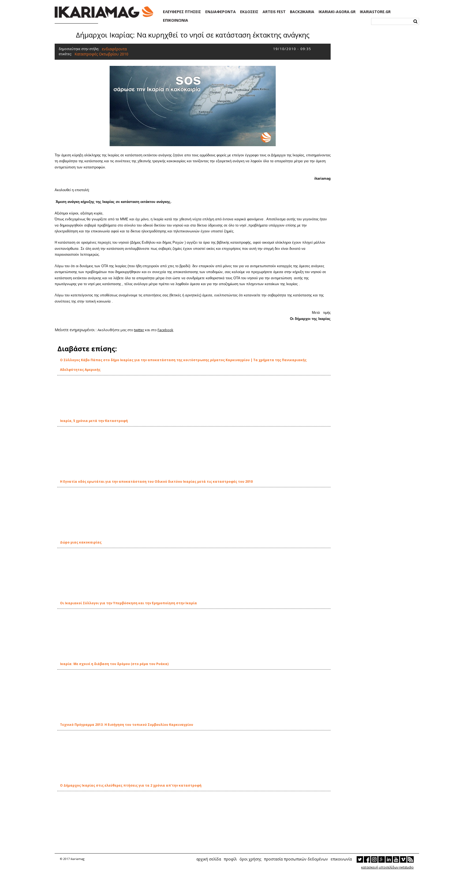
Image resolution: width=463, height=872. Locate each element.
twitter (139, 329)
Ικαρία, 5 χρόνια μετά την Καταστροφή (94, 420)
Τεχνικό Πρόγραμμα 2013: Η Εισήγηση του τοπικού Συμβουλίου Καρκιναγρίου (126, 724)
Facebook (165, 329)
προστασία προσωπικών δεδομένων (296, 859)
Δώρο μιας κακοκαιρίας (81, 542)
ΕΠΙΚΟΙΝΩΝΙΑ (175, 20)
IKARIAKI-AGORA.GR (337, 12)
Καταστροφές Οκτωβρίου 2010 (101, 53)
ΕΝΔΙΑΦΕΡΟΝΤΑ (220, 12)
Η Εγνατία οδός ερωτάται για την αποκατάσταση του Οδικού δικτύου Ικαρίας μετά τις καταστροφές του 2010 (156, 481)
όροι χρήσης (250, 859)
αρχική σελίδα (208, 859)
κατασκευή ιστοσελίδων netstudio (387, 867)
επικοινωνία (341, 859)
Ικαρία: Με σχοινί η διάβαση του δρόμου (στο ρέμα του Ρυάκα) (114, 664)
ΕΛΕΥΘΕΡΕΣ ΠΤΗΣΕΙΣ (182, 12)
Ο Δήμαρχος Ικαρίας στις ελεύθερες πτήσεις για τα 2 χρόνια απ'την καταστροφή (130, 785)
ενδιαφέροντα (114, 48)
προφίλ (230, 859)
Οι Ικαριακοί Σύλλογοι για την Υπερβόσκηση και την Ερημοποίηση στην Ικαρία (128, 603)
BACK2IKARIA (302, 12)
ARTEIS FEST (274, 12)
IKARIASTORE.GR (375, 12)
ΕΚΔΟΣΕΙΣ (249, 12)
